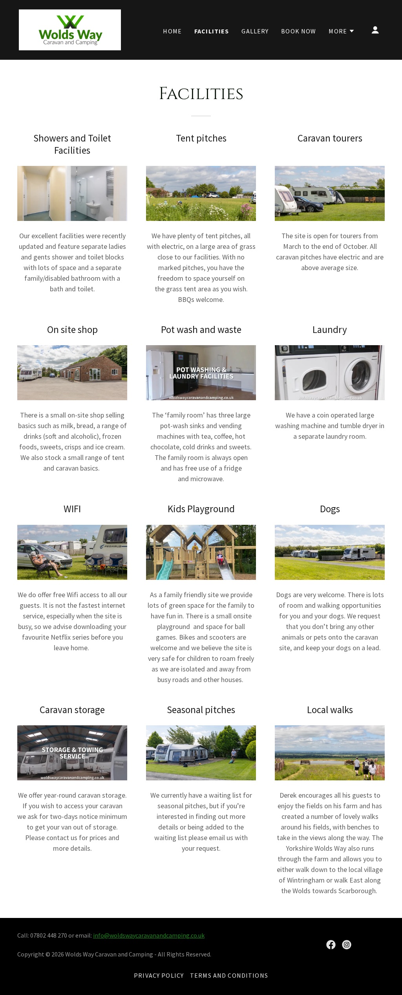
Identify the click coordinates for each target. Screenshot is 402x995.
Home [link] (172, 31)
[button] (342, 31)
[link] (70, 28)
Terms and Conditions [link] (229, 975)
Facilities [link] (211, 31)
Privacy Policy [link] (159, 975)
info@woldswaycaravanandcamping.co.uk (149, 935)
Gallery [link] (255, 31)
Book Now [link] (298, 31)
